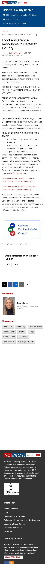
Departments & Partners (14, 516)
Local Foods (8, 327)
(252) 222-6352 (12, 19)
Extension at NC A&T (13, 528)
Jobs (6, 512)
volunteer (21, 332)
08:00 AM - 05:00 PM (17, 24)
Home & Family (9, 332)
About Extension (11, 509)
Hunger (31, 332)
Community (20, 327)
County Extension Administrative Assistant (27, 308)
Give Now (8, 531)
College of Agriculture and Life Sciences (22, 520)
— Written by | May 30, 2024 (17, 53)
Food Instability (9, 342)
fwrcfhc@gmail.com (17, 173)
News (4, 31)
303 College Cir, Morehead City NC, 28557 (21, 15)
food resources (9, 337)
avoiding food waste (26, 342)
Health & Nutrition (35, 327)
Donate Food (23, 337)
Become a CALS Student (14, 524)
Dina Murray (16, 53)
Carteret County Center (18, 10)
